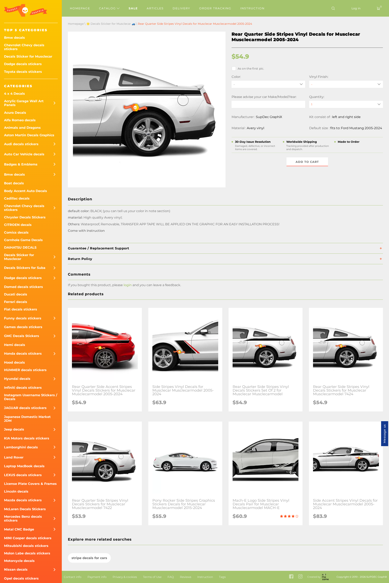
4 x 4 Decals (14, 94)
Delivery (181, 8)
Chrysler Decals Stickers (25, 217)
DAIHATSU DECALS (20, 247)
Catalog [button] (108, 8)
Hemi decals (14, 345)
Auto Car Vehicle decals (24, 154)
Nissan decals (16, 569)
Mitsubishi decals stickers (26, 546)
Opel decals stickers (21, 578)
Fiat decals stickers (20, 309)
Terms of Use (152, 577)
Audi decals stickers (21, 144)
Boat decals (14, 183)
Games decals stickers (23, 327)
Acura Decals (15, 113)
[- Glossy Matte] (346, 84)
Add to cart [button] (307, 162)
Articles (155, 8)
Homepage (80, 8)
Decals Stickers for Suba (24, 268)
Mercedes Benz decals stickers (23, 518)
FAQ (171, 577)
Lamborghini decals (21, 447)
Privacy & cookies (125, 577)
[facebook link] (291, 576)
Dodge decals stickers (23, 64)
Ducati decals (15, 294)
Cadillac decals (17, 198)
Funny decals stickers (22, 318)
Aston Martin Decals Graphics (29, 135)
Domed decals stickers (23, 287)
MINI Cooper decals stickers (27, 538)
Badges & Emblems (20, 164)
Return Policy (80, 259)
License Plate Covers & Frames (30, 484)
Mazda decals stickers (23, 500)
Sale (133, 8)
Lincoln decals (16, 491)
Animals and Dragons (22, 128)
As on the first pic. (251, 68)
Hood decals (14, 362)
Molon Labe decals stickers (27, 553)
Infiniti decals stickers (23, 388)
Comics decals (16, 232)
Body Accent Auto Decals (25, 191)
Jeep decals (14, 429)
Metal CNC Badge (19, 529)
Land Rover (14, 457)
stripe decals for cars (89, 558)
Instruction (252, 8)
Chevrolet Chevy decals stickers (24, 47)
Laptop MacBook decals (24, 466)
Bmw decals (14, 38)
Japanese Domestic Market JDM (27, 419)
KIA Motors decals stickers (26, 438)
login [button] (128, 285)
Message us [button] (384, 433)
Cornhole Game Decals (23, 240)
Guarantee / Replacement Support (98, 248)
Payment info (97, 577)
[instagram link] (300, 576)
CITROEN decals (18, 225)
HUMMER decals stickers (25, 370)
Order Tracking (215, 8)
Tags (222, 577)
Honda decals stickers (23, 353)
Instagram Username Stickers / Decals (30, 397)
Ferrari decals (15, 302)
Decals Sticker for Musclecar (28, 56)
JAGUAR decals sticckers (25, 408)
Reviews (185, 577)
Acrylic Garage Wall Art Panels (24, 103)
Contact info (72, 577)
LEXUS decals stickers (23, 475)
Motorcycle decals (19, 561)
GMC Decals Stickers (21, 336)
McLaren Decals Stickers (25, 509)
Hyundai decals (17, 379)
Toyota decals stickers (23, 72)
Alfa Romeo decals (20, 120)
